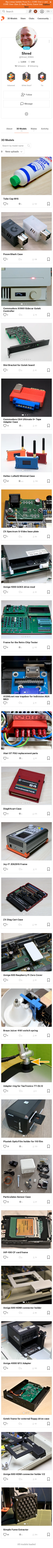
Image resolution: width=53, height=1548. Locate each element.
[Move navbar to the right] (50, 18)
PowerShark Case (13, 254)
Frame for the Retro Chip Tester (20, 642)
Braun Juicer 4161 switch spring (20, 1030)
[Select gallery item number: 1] (22, 248)
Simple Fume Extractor (15, 1529)
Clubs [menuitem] (31, 18)
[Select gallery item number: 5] (30, 248)
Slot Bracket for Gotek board (19, 365)
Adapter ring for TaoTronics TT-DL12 (23, 1086)
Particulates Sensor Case (17, 1197)
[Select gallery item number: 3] (26, 248)
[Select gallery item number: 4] (28, 248)
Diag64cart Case (12, 808)
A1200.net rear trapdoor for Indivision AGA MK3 (26, 697)
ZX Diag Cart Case (13, 919)
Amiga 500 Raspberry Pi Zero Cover (22, 975)
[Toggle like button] (5, 203)
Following (33, 66)
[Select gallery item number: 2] (24, 248)
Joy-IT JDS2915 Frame (15, 864)
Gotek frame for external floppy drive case (26, 1418)
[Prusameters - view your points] (35, 11)
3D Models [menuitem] (12, 18)
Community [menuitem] (43, 18)
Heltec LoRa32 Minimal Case (19, 476)
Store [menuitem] (23, 18)
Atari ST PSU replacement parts (20, 753)
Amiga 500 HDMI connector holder (22, 1307)
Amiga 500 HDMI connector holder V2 (24, 1474)
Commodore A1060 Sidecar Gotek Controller (22, 309)
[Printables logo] (2, 18)
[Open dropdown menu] (49, 40)
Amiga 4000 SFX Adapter (17, 1363)
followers (20, 66)
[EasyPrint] (30, 11)
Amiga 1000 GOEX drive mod (19, 587)
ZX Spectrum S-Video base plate (21, 531)
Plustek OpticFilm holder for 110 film (23, 1141)
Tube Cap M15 (10, 198)
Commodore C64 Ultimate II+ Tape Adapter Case (22, 420)
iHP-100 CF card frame (15, 1252)
